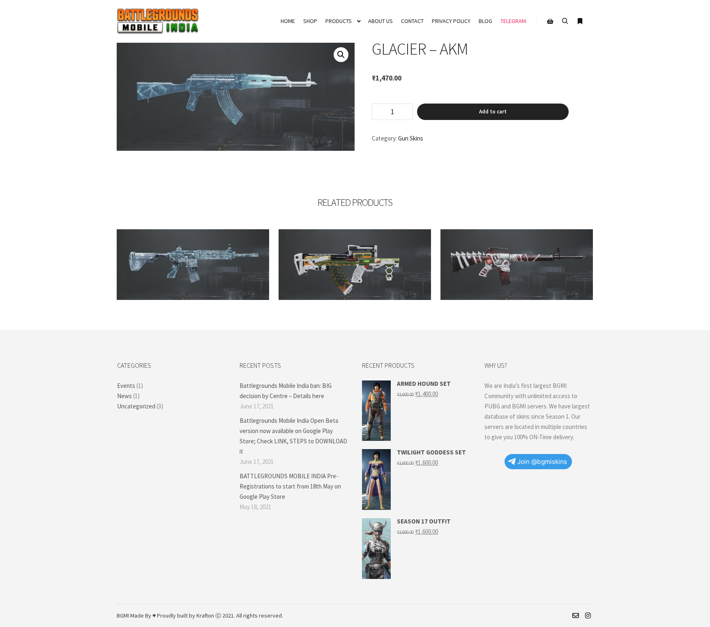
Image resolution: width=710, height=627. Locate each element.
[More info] (579, 21)
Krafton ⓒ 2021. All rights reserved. (239, 615)
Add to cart (493, 111)
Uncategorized (136, 406)
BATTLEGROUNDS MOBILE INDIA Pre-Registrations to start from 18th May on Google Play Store (290, 486)
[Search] (565, 21)
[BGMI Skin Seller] (158, 21)
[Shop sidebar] (550, 21)
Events (126, 386)
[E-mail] (575, 615)
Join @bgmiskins (542, 462)
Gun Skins (410, 138)
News (124, 396)
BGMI (123, 615)
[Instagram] (588, 615)
